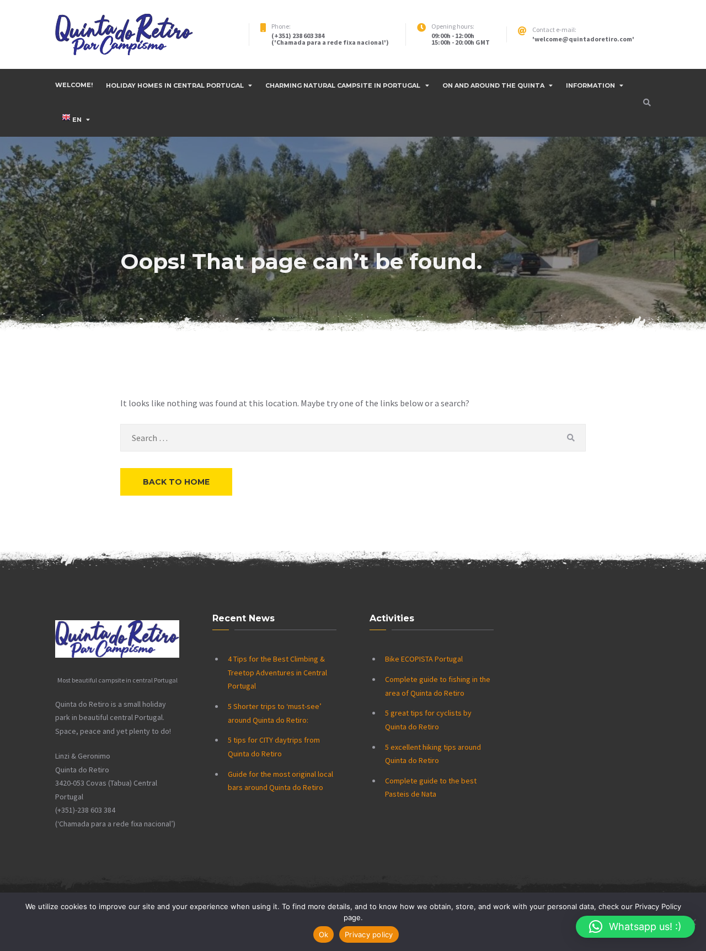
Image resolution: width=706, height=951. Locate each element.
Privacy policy (369, 934)
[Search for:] (353, 438)
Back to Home (176, 482)
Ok (324, 934)
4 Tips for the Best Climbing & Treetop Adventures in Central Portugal (277, 672)
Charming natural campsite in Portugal (342, 85)
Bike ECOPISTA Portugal (424, 659)
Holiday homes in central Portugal (175, 85)
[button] (635, 927)
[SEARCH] (570, 438)
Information (590, 85)
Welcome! (74, 85)
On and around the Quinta (493, 85)
